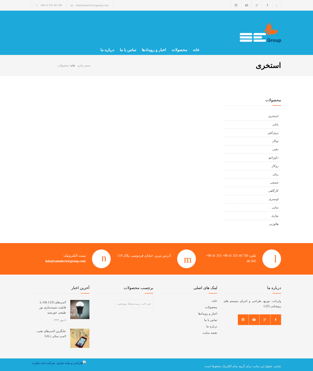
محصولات (179, 50)
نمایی (275, 207)
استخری (273, 116)
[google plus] (257, 5)
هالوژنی (274, 224)
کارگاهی (273, 190)
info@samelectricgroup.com (65, 261)
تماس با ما (128, 50)
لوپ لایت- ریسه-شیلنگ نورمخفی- (134, 304)
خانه (196, 50)
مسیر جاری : (83, 65)
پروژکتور (273, 132)
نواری (275, 215)
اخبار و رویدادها (154, 50)
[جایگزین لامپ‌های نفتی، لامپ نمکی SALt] (79, 338)
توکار (275, 141)
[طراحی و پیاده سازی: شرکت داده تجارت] (59, 363)
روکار (275, 166)
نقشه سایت (209, 332)
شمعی (274, 182)
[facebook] (267, 5)
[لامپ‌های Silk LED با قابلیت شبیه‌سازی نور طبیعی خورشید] (79, 309)
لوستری (274, 199)
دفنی (275, 149)
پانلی (275, 124)
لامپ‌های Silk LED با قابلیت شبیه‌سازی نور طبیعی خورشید (52, 307)
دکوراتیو (274, 157)
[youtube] (246, 5)
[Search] (277, 5)
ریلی (276, 174)
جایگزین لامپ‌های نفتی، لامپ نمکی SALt (51, 333)
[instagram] (236, 5)
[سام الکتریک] (241, 33)
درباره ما (107, 50)
